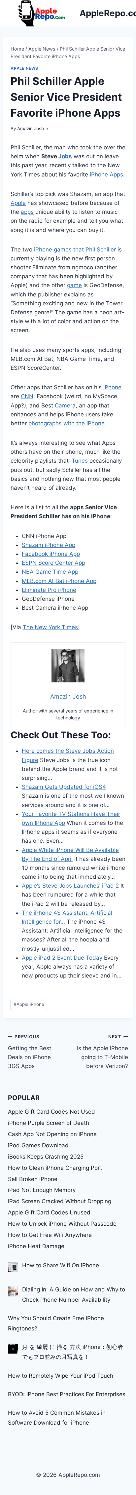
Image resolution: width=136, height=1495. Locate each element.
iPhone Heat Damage (36, 1246)
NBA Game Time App (50, 571)
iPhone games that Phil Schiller (75, 249)
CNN (27, 396)
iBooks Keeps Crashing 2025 (46, 1156)
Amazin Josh (30, 128)
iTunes (79, 460)
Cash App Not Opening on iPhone (52, 1134)
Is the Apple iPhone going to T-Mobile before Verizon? (102, 1051)
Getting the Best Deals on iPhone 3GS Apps (29, 1051)
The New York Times (50, 627)
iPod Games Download (38, 1145)
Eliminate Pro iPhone (49, 590)
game (74, 285)
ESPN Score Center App (53, 562)
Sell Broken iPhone (32, 1179)
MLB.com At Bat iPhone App (59, 581)
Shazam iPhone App (48, 545)
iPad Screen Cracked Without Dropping (59, 1201)
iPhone (112, 387)
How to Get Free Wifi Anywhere (50, 1235)
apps (27, 212)
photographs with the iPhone (66, 423)
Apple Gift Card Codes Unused (49, 1212)
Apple (18, 203)
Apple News (24, 68)
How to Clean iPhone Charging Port (55, 1168)
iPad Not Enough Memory (42, 1190)
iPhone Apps (106, 174)
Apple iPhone (29, 1004)
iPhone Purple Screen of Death (48, 1123)
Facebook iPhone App (51, 554)
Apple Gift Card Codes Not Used (51, 1111)
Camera (65, 405)
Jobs (65, 156)
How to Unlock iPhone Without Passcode (62, 1223)
